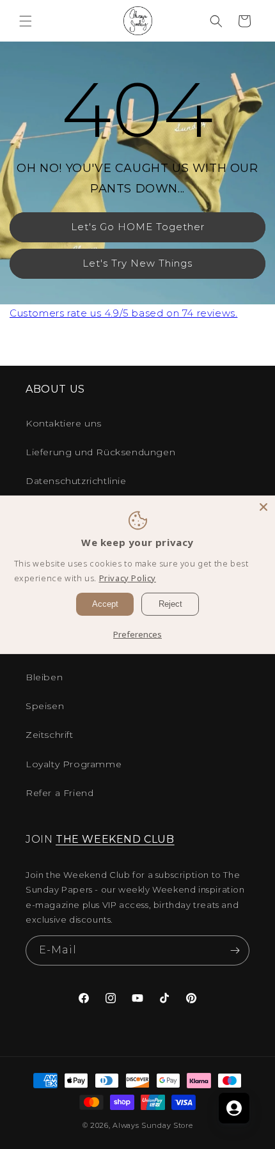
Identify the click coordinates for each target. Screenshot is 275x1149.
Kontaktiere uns (64, 423)
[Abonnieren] (235, 950)
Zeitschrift (50, 734)
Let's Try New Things (137, 263)
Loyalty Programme (74, 764)
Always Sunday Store (152, 1125)
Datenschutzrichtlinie (76, 481)
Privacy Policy (127, 578)
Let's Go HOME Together (138, 227)
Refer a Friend (59, 793)
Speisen (45, 706)
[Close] (263, 506)
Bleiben (44, 677)
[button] (26, 21)
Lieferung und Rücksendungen (100, 452)
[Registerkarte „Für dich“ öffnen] (234, 1108)
